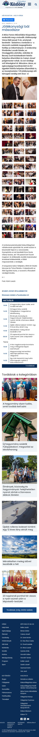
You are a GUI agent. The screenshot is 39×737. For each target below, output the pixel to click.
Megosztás (9, 20)
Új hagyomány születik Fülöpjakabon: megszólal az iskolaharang (20, 311)
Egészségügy (6, 631)
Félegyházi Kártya (26, 697)
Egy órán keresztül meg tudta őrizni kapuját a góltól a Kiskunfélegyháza (21, 360)
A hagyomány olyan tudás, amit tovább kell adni (22, 305)
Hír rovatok (7, 15)
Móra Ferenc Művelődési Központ (28, 692)
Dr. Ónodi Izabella (26, 644)
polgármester (21, 291)
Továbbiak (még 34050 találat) (19, 610)
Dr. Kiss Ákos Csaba (27, 641)
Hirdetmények (6, 641)
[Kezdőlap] (14, 3)
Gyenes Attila (24, 651)
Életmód (4, 634)
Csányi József (8, 291)
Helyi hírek (18, 15)
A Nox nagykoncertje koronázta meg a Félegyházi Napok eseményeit (22, 347)
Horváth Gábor (25, 654)
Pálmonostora (7, 692)
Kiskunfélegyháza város (28, 682)
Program (5, 661)
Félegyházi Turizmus (27, 700)
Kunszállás (5, 689)
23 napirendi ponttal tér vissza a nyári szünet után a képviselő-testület (22, 336)
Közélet (4, 651)
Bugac (4, 679)
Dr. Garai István (25, 637)
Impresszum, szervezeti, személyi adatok (11, 725)
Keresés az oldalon (26, 679)
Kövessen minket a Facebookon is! (15, 295)
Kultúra (4, 654)
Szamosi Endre (25, 668)
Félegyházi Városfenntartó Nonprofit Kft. (25, 705)
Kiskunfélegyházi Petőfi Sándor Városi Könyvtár (28, 687)
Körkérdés (5, 648)
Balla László (24, 627)
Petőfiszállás (6, 696)
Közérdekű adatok (21, 723)
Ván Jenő (23, 671)
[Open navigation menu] (29, 4)
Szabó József (25, 664)
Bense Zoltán (24, 631)
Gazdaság (5, 637)
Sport (4, 664)
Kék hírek (5, 644)
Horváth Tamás (25, 658)
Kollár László (24, 661)
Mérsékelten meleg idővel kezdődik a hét (20, 331)
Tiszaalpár (5, 699)
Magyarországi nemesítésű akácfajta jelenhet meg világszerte (20, 353)
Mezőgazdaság (7, 658)
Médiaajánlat (31, 722)
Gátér (4, 686)
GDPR (28, 731)
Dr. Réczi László (25, 648)
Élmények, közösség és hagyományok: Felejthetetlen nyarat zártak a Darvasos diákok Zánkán (22, 319)
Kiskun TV (23, 714)
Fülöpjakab (5, 682)
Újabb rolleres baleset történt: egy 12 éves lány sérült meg (23, 326)
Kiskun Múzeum (25, 711)
